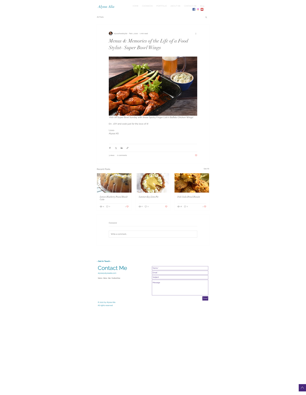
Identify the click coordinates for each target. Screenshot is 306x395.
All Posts (100, 17)
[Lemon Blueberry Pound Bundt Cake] (114, 183)
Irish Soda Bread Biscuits (188, 196)
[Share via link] (127, 148)
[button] (206, 17)
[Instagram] (198, 9)
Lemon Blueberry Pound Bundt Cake (114, 198)
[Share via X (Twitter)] (116, 148)
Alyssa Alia (106, 7)
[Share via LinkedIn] (121, 148)
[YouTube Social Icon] (202, 9)
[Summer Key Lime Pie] (153, 183)
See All (206, 169)
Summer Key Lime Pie (148, 196)
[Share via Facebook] (110, 148)
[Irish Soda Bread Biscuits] (192, 183)
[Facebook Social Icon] (194, 9)
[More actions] (195, 33)
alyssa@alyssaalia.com (107, 273)
